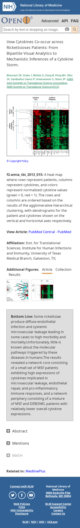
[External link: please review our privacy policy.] (12, 495)
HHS (41, 522)
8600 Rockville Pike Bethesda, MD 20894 (58, 494)
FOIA (22, 507)
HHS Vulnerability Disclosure (21, 512)
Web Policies (22, 504)
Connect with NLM (21, 486)
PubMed (64, 231)
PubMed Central (42, 231)
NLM (25, 522)
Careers (58, 510)
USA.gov (52, 522)
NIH (33, 522)
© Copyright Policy (17, 161)
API (64, 21)
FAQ (75, 21)
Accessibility (58, 507)
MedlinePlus (35, 471)
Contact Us (58, 513)
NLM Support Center (58, 504)
